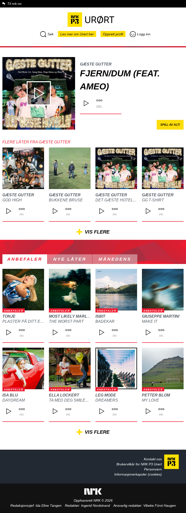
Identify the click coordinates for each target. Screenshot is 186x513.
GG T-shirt (153, 200)
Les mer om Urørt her (77, 34)
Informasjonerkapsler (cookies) (138, 474)
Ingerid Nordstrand (95, 505)
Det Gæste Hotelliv (117, 200)
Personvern (153, 469)
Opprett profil (113, 34)
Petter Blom (156, 395)
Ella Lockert (64, 395)
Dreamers (106, 400)
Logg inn (143, 34)
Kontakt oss (153, 459)
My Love (150, 400)
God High (12, 200)
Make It (149, 321)
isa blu (10, 395)
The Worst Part (66, 321)
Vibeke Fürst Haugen (159, 505)
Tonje (9, 316)
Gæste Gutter (96, 64)
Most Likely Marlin (70, 316)
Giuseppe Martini (160, 316)
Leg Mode (105, 395)
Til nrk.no (14, 4)
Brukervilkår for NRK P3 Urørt (139, 464)
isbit (100, 316)
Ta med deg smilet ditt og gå (80, 400)
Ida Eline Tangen (49, 505)
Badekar (105, 321)
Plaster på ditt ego (24, 321)
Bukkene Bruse (66, 200)
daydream (13, 400)
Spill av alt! (170, 124)
